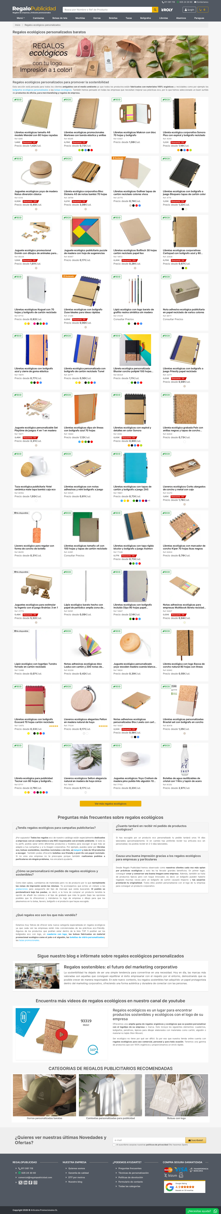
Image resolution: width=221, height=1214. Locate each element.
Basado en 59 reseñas (184, 1190)
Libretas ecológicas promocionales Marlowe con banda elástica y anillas (85, 134)
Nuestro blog (75, 1181)
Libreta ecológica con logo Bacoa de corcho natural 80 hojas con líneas (184, 665)
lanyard (77, 850)
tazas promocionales (29, 940)
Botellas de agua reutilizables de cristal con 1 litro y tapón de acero (182, 780)
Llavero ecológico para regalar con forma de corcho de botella (34, 547)
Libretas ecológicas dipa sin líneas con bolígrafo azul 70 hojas (83, 429)
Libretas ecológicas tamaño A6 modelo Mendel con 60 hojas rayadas (36, 134)
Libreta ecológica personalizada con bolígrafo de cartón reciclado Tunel (84, 370)
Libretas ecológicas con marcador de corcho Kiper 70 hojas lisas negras (184, 547)
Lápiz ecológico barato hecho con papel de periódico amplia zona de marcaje (83, 607)
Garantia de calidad (78, 1173)
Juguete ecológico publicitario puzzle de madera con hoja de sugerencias (85, 252)
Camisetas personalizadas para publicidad (110, 1118)
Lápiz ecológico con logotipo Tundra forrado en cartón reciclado (35, 665)
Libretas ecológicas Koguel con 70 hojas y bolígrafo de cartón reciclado (35, 311)
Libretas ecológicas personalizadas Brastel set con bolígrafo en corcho (183, 721)
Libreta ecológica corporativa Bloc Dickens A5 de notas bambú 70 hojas (85, 193)
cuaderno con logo (56, 934)
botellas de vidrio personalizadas (87, 937)
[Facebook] (30, 1182)
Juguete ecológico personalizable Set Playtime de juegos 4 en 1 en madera (36, 429)
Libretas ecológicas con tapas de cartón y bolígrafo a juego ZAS (132, 488)
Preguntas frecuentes (129, 1168)
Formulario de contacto (130, 1181)
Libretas (163, 18)
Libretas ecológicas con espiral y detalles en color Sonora (132, 429)
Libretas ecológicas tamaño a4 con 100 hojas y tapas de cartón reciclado (85, 547)
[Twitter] (21, 1182)
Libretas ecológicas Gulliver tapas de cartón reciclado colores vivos (135, 193)
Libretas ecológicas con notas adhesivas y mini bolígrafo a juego (83, 488)
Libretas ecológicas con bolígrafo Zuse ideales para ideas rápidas (83, 311)
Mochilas (80, 18)
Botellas (113, 18)
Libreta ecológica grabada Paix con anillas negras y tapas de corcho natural (183, 430)
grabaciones (22, 889)
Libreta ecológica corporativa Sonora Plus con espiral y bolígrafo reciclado (184, 134)
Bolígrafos (145, 18)
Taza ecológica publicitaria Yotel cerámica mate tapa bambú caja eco (34, 488)
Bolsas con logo (176, 1118)
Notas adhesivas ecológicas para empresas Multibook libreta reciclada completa (184, 607)
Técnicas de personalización (133, 1173)
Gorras (97, 18)
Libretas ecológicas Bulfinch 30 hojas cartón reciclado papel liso (135, 252)
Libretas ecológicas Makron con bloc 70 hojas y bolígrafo (135, 134)
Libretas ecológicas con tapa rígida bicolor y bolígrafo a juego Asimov (134, 547)
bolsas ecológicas (63, 90)
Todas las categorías (129, 1186)
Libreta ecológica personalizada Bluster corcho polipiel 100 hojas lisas (132, 371)
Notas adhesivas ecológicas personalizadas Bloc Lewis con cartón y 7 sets (135, 722)
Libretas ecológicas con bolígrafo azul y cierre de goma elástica (33, 370)
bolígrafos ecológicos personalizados (30, 90)
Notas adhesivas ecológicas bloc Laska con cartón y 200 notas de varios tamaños (83, 666)
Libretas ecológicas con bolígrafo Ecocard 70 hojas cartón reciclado (34, 721)
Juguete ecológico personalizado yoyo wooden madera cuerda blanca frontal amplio (134, 666)
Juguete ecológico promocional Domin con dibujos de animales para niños (35, 253)
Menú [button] (20, 18)
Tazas (129, 18)
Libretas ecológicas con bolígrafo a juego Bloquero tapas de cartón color (184, 193)
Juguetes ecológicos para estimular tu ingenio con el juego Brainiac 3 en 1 (36, 606)
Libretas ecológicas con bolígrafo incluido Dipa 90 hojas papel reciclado (133, 607)
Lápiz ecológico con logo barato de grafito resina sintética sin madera (134, 311)
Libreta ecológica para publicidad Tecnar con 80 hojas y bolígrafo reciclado (33, 781)
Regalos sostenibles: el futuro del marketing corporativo (120, 966)
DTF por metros (76, 1177)
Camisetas (38, 18)
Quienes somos (76, 1168)
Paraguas (199, 18)
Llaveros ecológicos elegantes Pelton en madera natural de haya (85, 721)
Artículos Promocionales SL (44, 1210)
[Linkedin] (26, 1182)
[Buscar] (155, 9)
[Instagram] (35, 1182)
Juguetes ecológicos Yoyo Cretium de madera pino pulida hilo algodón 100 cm (135, 781)
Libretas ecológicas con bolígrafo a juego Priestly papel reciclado (183, 370)
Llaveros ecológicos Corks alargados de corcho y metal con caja (184, 488)
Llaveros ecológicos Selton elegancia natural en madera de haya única (85, 780)
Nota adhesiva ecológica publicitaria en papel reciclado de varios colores (184, 311)
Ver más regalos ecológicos (110, 803)
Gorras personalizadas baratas (44, 1118)
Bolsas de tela (59, 18)
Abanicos (181, 18)
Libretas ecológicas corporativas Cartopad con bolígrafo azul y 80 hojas (182, 253)
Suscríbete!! (197, 1140)
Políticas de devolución (130, 1177)
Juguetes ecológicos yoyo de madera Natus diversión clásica (35, 193)
